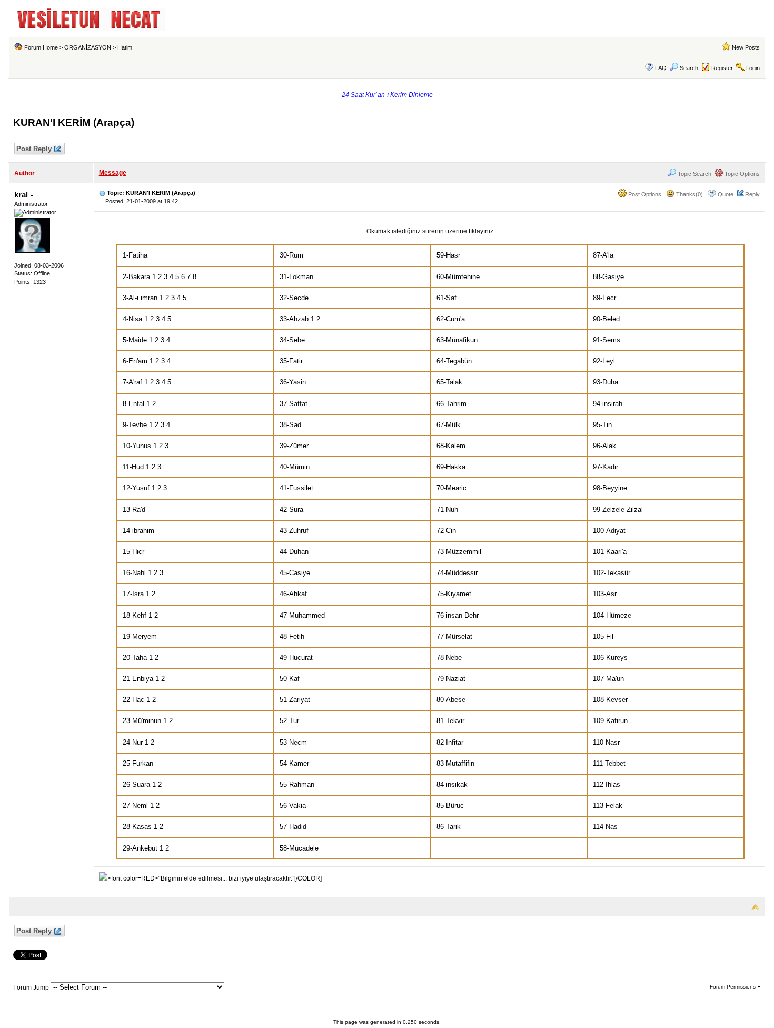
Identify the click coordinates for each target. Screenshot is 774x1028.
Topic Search (693, 174)
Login (753, 68)
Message (112, 172)
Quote (725, 194)
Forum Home (41, 47)
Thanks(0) (688, 194)
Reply (752, 194)
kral (22, 194)
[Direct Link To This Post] (102, 193)
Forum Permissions (733, 987)
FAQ (661, 68)
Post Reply (34, 149)
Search (689, 68)
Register (722, 68)
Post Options (644, 194)
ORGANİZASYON (87, 47)
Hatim (124, 47)
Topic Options (741, 174)
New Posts (746, 47)
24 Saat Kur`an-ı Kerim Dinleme (387, 94)
